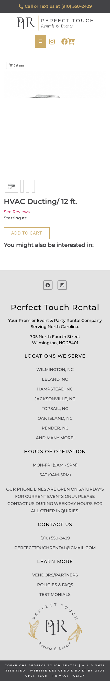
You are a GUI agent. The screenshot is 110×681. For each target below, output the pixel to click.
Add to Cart (26, 233)
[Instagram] (52, 41)
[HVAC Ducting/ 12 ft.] (11, 186)
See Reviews (17, 211)
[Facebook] (64, 41)
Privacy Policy (68, 675)
